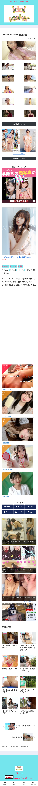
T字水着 (14, 270)
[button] (34, 408)
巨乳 (28, 270)
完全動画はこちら (19, 158)
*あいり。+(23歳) (7, 469)
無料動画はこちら (19, 124)
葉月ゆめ (6, 273)
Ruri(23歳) (6, 496)
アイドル (14, 266)
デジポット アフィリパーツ (30, 601)
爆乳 (21, 266)
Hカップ (6, 266)
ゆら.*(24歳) (6, 443)
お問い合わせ (19, 773)
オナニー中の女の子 (8, 389)
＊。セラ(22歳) (7, 416)
